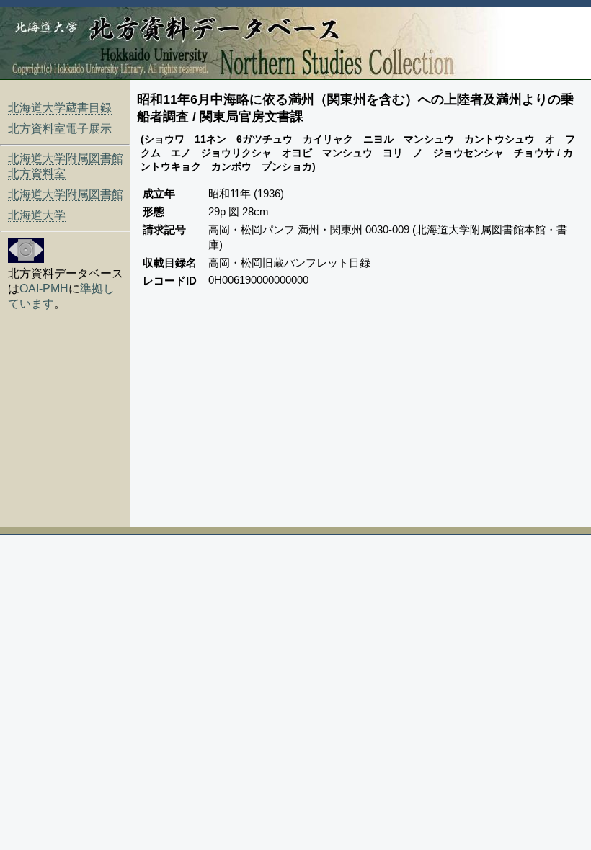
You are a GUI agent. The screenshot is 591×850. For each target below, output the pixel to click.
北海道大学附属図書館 (65, 194)
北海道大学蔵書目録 (60, 108)
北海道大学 (37, 215)
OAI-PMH (43, 288)
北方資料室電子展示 (60, 128)
